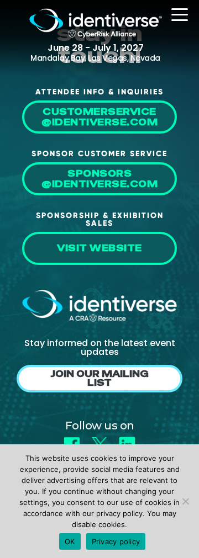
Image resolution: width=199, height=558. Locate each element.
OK (70, 541)
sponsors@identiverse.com (99, 179)
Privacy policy (116, 541)
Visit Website (99, 248)
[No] (185, 501)
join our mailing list (99, 378)
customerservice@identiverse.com (99, 117)
